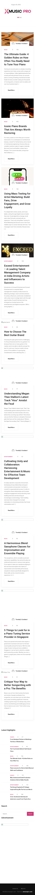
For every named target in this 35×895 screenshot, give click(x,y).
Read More (11, 90)
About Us (23, 888)
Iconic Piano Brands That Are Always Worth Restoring (17, 129)
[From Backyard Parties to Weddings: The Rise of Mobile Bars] (4, 739)
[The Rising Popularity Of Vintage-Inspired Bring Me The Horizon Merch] (4, 787)
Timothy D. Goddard (21, 43)
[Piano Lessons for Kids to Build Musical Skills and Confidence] (4, 768)
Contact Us (15, 888)
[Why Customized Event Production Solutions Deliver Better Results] (4, 777)
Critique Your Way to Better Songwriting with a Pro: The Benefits (17, 685)
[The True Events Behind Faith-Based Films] (4, 748)
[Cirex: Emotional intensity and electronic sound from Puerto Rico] (4, 796)
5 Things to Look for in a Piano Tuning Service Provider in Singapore (17, 633)
